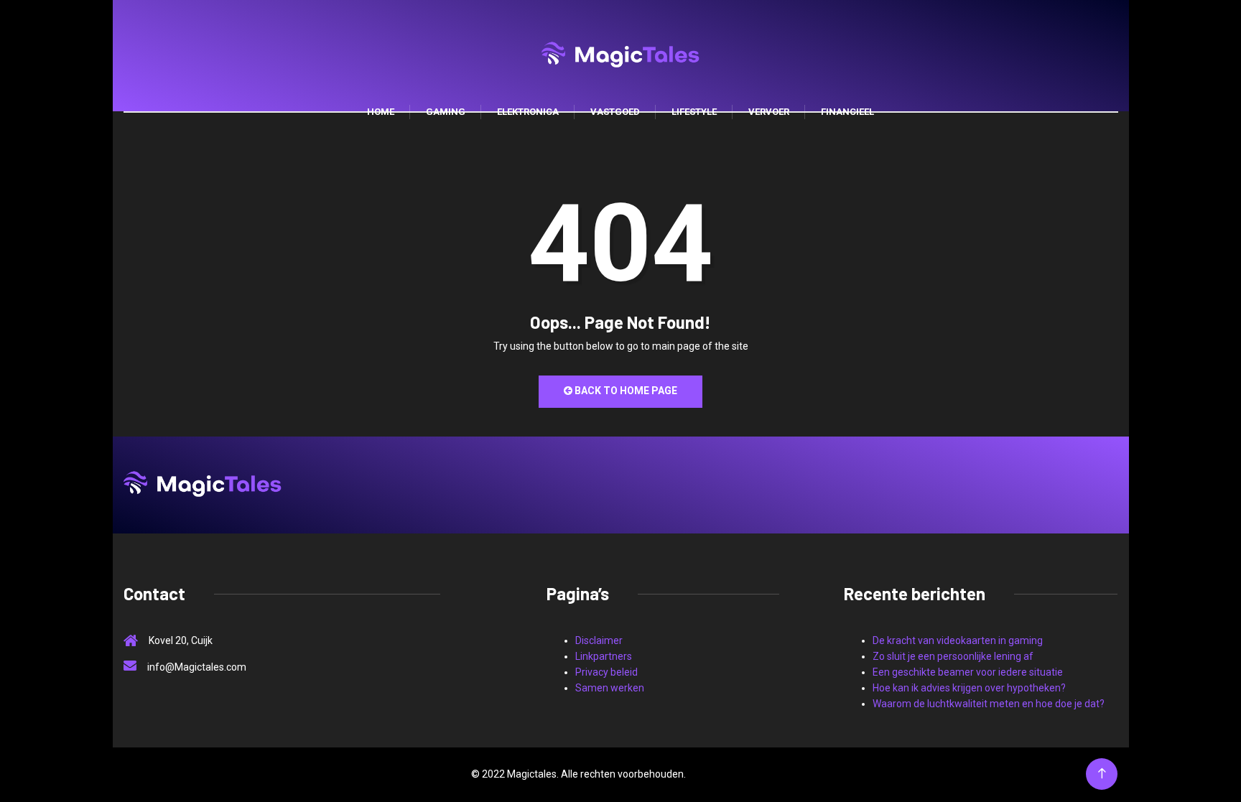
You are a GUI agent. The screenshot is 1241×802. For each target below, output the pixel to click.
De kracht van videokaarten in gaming (958, 640)
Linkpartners (603, 656)
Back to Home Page (624, 390)
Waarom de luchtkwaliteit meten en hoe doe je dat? (989, 703)
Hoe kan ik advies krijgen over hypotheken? (969, 688)
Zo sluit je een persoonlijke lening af (953, 656)
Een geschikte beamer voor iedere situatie (968, 672)
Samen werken (609, 688)
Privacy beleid (606, 672)
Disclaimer (599, 640)
